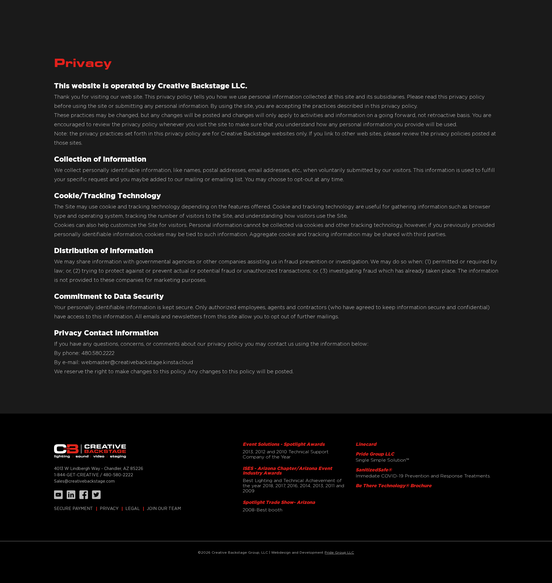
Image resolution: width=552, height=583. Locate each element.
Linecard (366, 444)
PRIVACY (109, 509)
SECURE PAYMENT (73, 509)
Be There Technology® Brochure (394, 486)
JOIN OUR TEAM (164, 509)
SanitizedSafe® (374, 470)
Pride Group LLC (375, 454)
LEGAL (132, 509)
